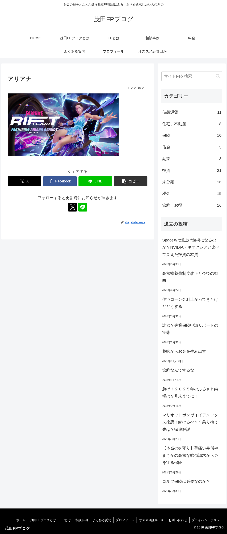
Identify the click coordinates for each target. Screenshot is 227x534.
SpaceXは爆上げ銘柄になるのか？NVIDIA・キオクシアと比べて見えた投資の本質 (190, 247)
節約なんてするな (178, 370)
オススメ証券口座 (151, 520)
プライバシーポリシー (207, 520)
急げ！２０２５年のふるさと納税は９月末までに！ (190, 392)
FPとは (66, 520)
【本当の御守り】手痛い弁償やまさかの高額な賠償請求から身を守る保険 (190, 455)
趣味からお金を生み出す (184, 351)
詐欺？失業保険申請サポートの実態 (190, 329)
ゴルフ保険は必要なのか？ (186, 481)
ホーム (20, 520)
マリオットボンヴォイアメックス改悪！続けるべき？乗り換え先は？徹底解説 (190, 422)
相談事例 (81, 520)
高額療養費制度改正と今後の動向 (190, 277)
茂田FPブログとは (43, 520)
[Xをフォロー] (72, 207)
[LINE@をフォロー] (82, 207)
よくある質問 (101, 520)
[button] (130, 181)
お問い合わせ (177, 520)
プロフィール (125, 520)
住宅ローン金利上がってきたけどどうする (190, 303)
